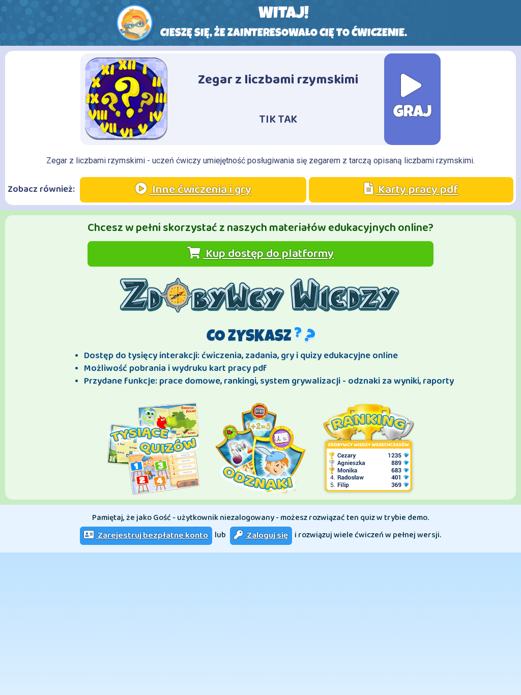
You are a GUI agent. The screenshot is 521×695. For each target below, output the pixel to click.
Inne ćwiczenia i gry (200, 189)
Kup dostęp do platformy (268, 253)
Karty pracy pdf (416, 189)
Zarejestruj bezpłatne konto (152, 535)
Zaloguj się (266, 535)
